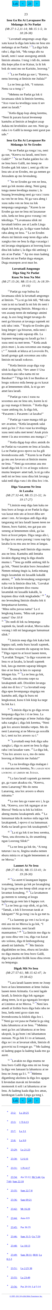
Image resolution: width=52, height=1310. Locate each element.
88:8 (35, 1255)
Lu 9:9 (22, 1140)
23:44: (14, 1218)
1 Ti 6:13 (24, 1122)
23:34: (14, 1177)
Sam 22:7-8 (27, 1190)
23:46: (14, 1236)
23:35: (14, 1190)
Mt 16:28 (25, 1209)
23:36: (14, 1199)
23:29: (14, 1149)
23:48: (14, 1245)
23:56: (14, 1286)
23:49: (14, 1255)
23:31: (14, 1168)
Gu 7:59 (36, 1236)
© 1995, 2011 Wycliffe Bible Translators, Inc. (26, 1296)
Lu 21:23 (25, 1149)
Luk (15, 3)
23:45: (14, 1227)
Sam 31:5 (25, 1236)
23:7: (13, 1131)
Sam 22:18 (18, 1181)
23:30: (14, 1158)
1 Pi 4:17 (25, 1168)
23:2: (13, 1112)
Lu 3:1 (22, 1131)
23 (29, 3)
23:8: (13, 1140)
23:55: (14, 1277)
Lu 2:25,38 (26, 1268)
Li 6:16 (24, 1158)
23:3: (13, 1122)
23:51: (14, 1268)
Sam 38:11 (26, 1255)
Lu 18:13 (25, 1245)
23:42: (14, 1209)
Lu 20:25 (24, 1112)
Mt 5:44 (36, 1177)
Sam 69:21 (26, 1199)
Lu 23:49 (25, 1277)
